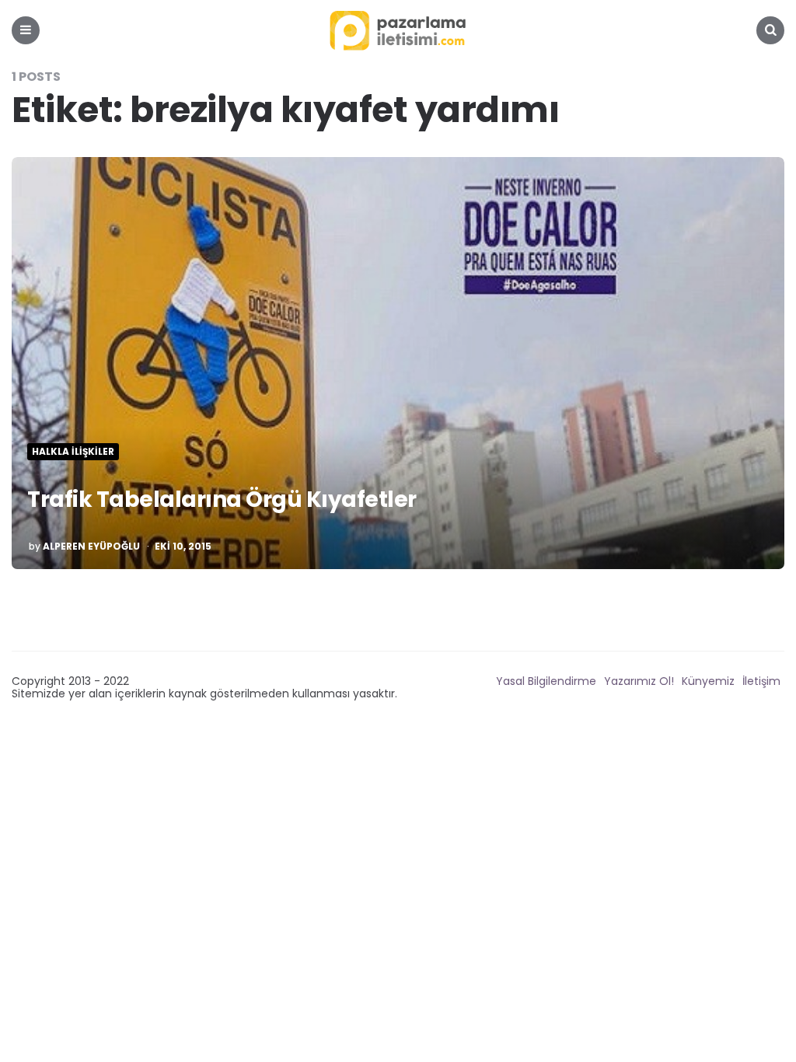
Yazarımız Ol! (639, 681)
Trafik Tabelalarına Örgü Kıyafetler (222, 499)
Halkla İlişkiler (73, 451)
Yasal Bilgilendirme (546, 681)
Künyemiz (708, 681)
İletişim (761, 681)
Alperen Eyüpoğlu (91, 546)
